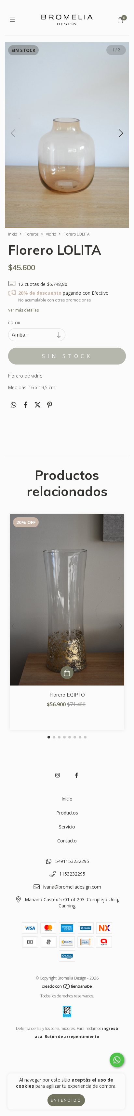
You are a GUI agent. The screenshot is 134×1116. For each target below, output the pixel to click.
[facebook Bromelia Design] (76, 775)
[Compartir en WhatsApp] (13, 405)
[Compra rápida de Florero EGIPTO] (67, 672)
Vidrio (51, 234)
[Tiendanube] (67, 988)
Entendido (66, 1100)
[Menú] (14, 20)
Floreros (31, 234)
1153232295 (72, 874)
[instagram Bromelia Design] (57, 775)
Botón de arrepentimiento (72, 1036)
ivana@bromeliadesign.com (72, 887)
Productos (67, 813)
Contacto (67, 841)
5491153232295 (72, 861)
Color (14, 323)
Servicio (67, 827)
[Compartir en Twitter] (37, 405)
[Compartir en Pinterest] (49, 405)
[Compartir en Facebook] (25, 405)
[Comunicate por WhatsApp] (117, 1060)
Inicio (12, 234)
